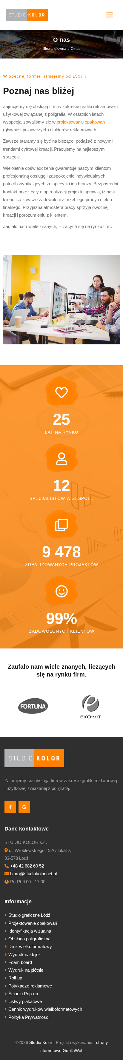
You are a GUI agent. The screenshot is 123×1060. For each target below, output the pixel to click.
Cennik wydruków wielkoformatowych (45, 1009)
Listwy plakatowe (25, 1001)
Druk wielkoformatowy (30, 946)
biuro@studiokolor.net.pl (33, 873)
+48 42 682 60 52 (27, 866)
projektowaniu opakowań (81, 122)
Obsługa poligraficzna (29, 938)
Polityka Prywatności (28, 1017)
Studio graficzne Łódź (29, 915)
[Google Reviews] (24, 807)
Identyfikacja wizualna (29, 931)
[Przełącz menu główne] (109, 14)
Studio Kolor (40, 1042)
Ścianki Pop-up (23, 993)
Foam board (20, 962)
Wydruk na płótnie (25, 970)
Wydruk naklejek (24, 954)
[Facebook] (10, 807)
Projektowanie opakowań (32, 923)
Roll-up (15, 978)
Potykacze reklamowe (30, 986)
